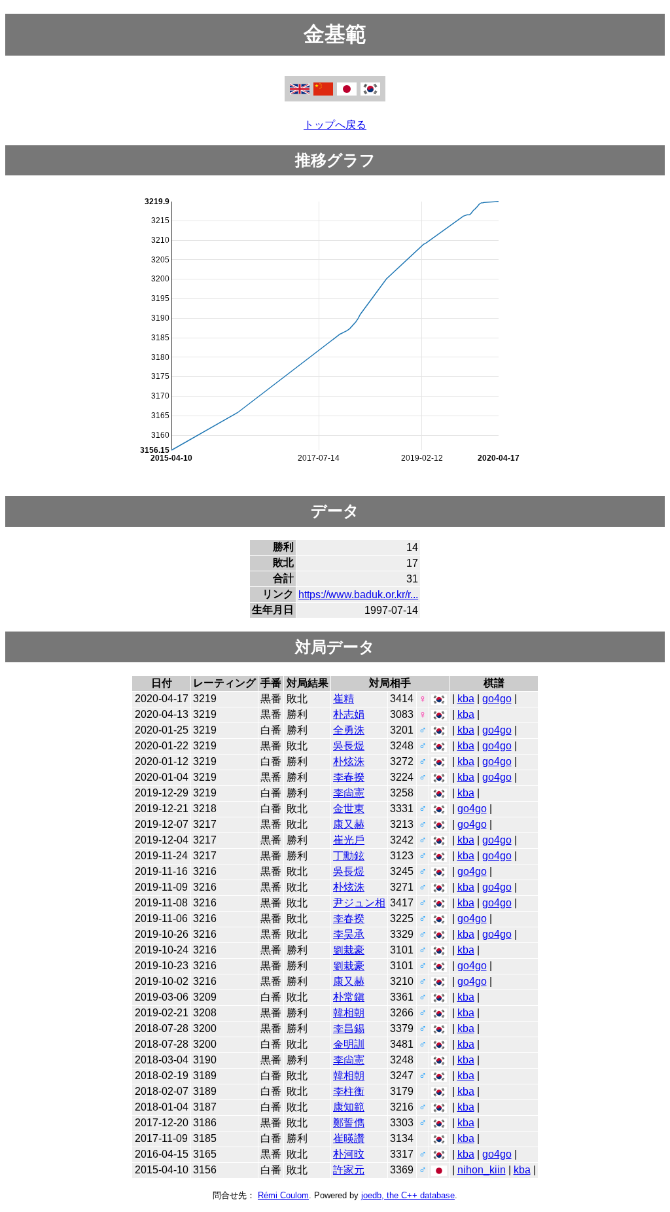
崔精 (343, 698)
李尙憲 (348, 792)
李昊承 (348, 934)
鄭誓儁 (348, 1122)
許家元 (348, 1169)
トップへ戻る (335, 124)
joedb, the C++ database (408, 1195)
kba (465, 698)
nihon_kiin (481, 1169)
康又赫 (348, 824)
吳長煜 (348, 745)
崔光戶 (348, 840)
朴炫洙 (348, 761)
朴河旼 (348, 1154)
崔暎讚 (348, 1138)
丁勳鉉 (348, 855)
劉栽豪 (348, 949)
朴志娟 (348, 714)
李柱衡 (348, 1091)
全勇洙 (348, 730)
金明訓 (348, 1044)
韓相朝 (348, 1012)
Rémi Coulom (283, 1195)
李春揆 (348, 777)
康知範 (348, 1107)
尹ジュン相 (359, 902)
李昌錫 (348, 1028)
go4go (497, 698)
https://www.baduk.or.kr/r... (358, 594)
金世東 (348, 808)
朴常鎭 (348, 997)
